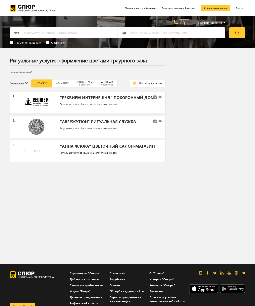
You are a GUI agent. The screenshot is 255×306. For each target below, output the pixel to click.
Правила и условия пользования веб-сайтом (167, 299)
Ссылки (115, 285)
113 (182, 23)
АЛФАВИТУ (62, 83)
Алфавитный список (84, 303)
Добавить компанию (215, 8)
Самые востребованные (86, 285)
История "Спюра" (161, 279)
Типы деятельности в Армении (178, 8)
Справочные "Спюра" (85, 273)
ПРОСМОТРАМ (84, 83)
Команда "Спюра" (162, 285)
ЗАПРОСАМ (106, 83)
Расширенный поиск (209, 22)
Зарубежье (117, 279)
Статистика (117, 273)
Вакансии (156, 291)
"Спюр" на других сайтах (127, 291)
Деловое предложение (86, 297)
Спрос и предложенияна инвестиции (125, 299)
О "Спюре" (156, 273)
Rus (238, 8)
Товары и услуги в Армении (140, 8)
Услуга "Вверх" (80, 291)
